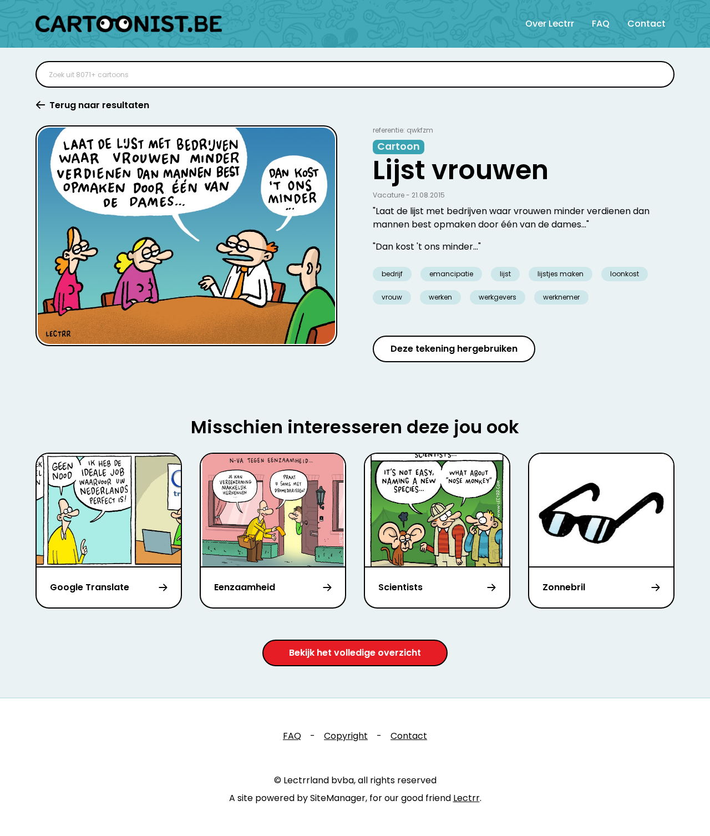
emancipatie (451, 273)
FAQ (601, 23)
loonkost (624, 273)
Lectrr (466, 798)
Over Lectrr (549, 23)
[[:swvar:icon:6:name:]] (659, 74)
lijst (505, 273)
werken (440, 297)
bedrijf (392, 273)
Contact (646, 23)
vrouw (392, 297)
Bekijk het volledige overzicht (355, 652)
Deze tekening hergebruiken (454, 348)
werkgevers (497, 297)
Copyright (346, 735)
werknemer (561, 297)
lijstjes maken (560, 273)
